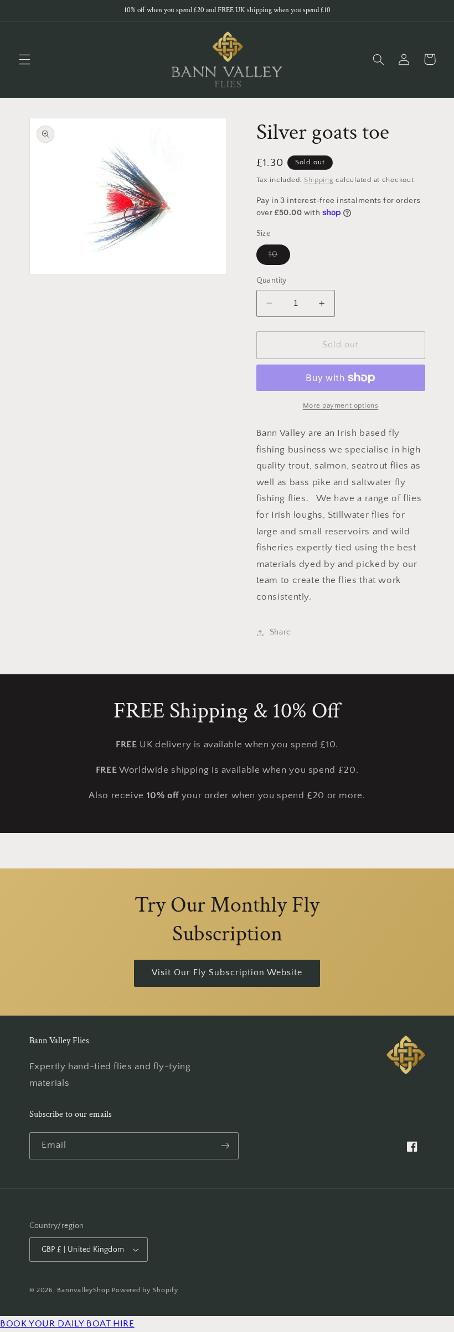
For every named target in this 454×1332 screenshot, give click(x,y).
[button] (24, 59)
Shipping (319, 180)
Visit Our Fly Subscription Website (227, 972)
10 (279, 257)
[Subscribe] (225, 1145)
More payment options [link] (341, 405)
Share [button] (280, 632)
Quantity (271, 280)
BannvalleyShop (83, 1290)
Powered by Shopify (145, 1290)
